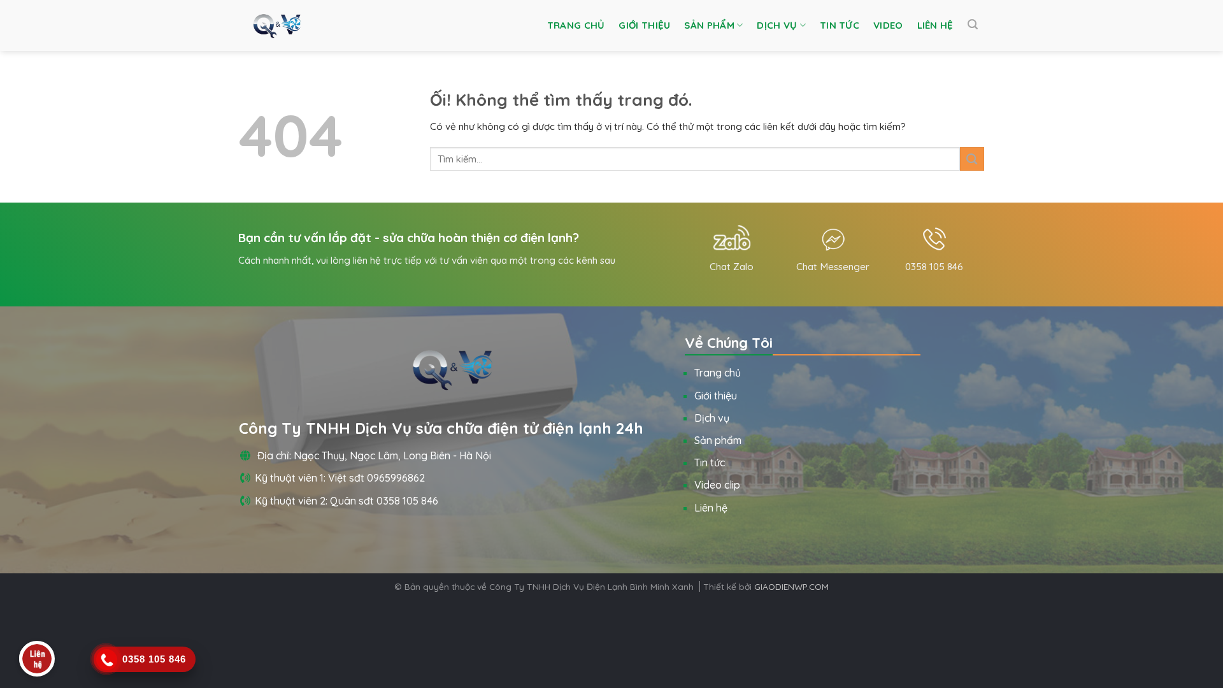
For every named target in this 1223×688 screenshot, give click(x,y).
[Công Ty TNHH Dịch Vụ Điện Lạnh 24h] (277, 25)
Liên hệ (935, 25)
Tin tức (839, 25)
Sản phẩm (709, 25)
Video (888, 25)
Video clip (717, 484)
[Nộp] (972, 159)
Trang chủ (576, 25)
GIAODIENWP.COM (791, 586)
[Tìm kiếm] (972, 24)
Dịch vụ (777, 25)
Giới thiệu (644, 25)
